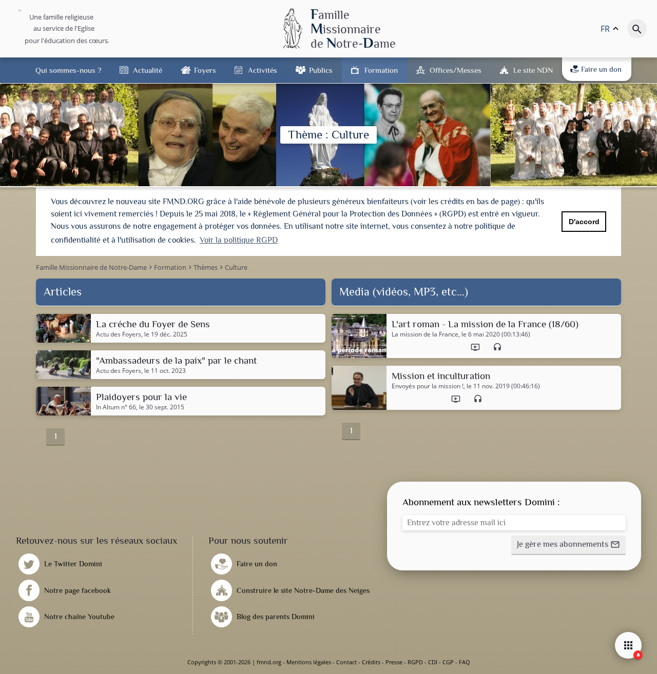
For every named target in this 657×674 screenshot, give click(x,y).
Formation (381, 70)
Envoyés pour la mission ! (427, 386)
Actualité (147, 70)
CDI (432, 662)
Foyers (205, 70)
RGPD (415, 662)
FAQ (464, 662)
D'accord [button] (584, 221)
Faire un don (601, 69)
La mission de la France (425, 334)
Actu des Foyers (118, 334)
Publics (321, 70)
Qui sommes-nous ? (68, 70)
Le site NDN (533, 70)
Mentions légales (308, 662)
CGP (448, 662)
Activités (262, 70)
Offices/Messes (455, 70)
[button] (568, 545)
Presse (393, 662)
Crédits (371, 662)
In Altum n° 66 (116, 407)
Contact (346, 662)
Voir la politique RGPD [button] (239, 240)
